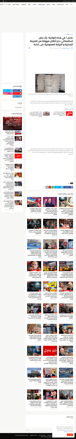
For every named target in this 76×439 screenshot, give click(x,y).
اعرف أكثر (66, 432)
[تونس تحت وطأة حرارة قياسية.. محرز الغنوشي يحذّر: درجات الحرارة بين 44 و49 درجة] (18, 175)
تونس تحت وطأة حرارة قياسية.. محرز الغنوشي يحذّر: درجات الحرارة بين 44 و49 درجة (8, 176)
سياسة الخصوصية (51, 435)
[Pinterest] (49, 187)
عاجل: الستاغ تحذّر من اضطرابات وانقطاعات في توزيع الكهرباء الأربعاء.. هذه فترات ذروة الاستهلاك (66, 275)
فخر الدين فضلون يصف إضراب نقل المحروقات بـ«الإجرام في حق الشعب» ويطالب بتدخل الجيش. (34, 403)
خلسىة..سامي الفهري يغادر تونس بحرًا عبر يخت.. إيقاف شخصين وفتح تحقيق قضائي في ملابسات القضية (50, 211)
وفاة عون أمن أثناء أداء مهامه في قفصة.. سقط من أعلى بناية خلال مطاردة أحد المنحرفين (59, 113)
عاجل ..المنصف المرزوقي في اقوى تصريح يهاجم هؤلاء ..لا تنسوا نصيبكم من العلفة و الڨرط (35, 275)
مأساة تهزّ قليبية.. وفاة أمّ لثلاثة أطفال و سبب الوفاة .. (9, 150)
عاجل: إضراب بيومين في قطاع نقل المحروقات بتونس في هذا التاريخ (35, 210)
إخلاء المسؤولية (33, 435)
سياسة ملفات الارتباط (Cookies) (21, 435)
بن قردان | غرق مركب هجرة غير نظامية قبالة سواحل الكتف (34, 380)
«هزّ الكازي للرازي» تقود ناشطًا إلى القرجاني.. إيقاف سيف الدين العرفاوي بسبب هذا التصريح (66, 403)
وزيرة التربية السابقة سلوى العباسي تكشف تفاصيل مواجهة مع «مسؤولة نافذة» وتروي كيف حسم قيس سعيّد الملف (50, 254)
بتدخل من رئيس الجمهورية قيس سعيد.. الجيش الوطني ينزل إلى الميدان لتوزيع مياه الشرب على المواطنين (66, 211)
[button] (6, 4)
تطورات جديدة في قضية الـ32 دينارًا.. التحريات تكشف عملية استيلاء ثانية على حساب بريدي (50, 295)
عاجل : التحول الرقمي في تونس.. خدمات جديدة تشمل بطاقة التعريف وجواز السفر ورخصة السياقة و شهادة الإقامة (35, 114)
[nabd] (6, 1)
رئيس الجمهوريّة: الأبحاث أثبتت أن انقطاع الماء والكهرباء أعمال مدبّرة (66, 232)
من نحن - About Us (67, 1)
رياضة (53, 4)
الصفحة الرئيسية (69, 34)
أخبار (67, 4)
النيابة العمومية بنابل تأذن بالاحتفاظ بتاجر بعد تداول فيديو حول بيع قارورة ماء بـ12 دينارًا (50, 233)
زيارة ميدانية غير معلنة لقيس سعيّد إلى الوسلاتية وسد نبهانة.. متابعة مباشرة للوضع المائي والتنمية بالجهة (66, 360)
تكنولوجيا (23, 4)
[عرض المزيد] (44, 187)
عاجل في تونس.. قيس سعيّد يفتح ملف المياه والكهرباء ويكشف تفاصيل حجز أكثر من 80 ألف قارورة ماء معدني (50, 338)
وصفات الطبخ (16, 4)
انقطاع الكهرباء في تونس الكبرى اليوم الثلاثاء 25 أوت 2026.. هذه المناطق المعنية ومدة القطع (50, 275)
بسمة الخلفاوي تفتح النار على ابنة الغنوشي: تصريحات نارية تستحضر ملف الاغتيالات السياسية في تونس (66, 296)
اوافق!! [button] (70, 435)
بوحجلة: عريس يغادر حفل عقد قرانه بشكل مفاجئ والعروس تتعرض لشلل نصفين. (34, 338)
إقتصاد (34, 4)
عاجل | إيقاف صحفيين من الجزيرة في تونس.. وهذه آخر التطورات (34, 232)
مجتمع (48, 4)
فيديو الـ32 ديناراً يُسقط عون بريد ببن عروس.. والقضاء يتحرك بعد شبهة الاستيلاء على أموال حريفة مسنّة (66, 338)
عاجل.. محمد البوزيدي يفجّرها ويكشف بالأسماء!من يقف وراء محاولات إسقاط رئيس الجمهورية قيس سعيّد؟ (50, 404)
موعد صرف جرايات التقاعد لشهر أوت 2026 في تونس (9, 132)
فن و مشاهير (60, 4)
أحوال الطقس (41, 4)
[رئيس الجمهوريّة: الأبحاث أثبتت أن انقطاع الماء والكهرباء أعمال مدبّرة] (18, 166)
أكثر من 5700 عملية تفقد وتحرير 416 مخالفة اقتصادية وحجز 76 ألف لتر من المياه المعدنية (50, 317)
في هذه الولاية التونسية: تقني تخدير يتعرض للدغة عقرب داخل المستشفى (34, 359)
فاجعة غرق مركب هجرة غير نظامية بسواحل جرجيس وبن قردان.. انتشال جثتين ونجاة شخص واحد (66, 381)
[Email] (47, 187)
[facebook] (3, 1)
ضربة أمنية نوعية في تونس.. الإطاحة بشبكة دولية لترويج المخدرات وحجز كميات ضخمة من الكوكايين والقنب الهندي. (50, 360)
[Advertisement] (38, 19)
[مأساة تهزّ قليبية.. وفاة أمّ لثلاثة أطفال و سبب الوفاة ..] (18, 150)
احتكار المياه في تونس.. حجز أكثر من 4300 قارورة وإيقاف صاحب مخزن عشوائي (67, 253)
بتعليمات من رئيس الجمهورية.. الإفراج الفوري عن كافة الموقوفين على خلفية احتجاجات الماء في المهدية (8, 158)
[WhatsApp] (52, 187)
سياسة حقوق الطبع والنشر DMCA (48, 437)
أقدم (27, 430)
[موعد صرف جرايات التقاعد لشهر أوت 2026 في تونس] (18, 132)
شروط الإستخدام (42, 435)
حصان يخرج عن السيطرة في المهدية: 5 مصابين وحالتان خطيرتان (66, 316)
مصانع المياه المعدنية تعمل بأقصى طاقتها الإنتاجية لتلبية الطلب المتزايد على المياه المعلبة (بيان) (34, 254)
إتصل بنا (73, 1)
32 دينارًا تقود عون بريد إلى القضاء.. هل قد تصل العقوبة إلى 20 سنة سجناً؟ (34, 316)
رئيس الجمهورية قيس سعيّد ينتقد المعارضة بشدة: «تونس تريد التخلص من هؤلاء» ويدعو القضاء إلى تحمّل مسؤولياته (50, 382)
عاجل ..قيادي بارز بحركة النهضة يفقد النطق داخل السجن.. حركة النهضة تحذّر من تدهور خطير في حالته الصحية (34, 296)
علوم (29, 4)
